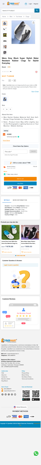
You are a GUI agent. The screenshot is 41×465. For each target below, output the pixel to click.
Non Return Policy (26, 377)
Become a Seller (5, 379)
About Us (3, 375)
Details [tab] (7, 200)
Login (30, 4)
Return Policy (25, 375)
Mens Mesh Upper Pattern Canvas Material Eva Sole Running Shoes (28, 242)
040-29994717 (11, 355)
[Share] (33, 22)
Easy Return (4, 381)
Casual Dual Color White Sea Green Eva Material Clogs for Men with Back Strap (9, 242)
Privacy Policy (25, 373)
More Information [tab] (20, 200)
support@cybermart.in (13, 353)
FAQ (2, 373)
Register (36, 4)
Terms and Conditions (27, 379)
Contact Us (4, 377)
